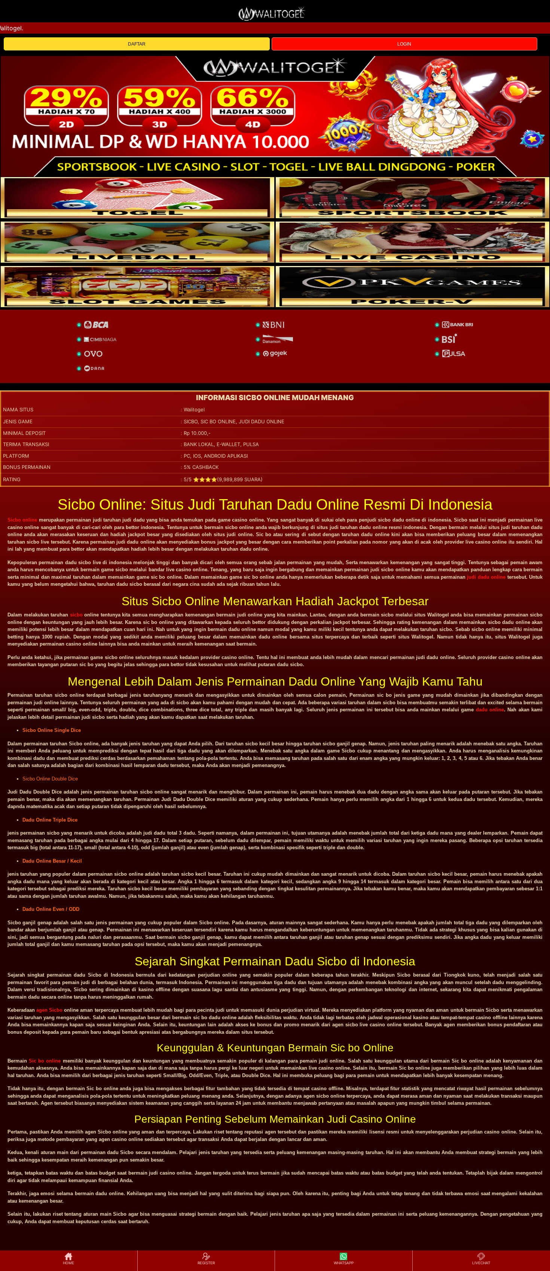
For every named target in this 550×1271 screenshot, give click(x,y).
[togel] (137, 197)
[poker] (137, 286)
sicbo (76, 615)
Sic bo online (45, 1061)
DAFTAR (137, 44)
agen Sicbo (49, 1010)
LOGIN (404, 44)
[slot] (412, 197)
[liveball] (412, 286)
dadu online (490, 709)
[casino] (412, 242)
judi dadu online (486, 577)
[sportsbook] (137, 242)
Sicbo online (22, 520)
